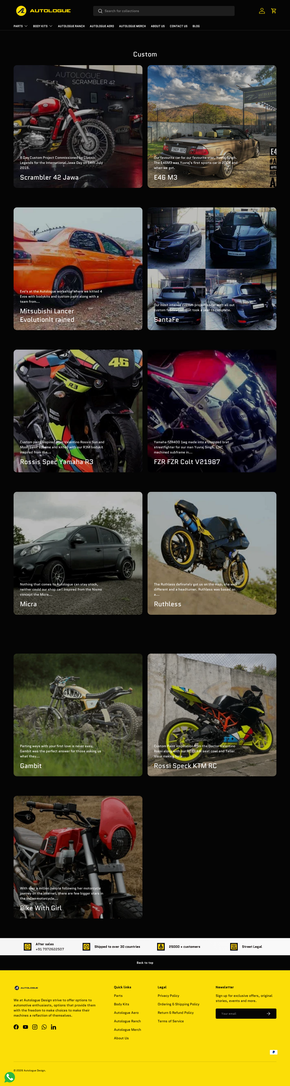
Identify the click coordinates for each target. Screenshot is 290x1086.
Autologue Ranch (71, 26)
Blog (196, 26)
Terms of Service (171, 1021)
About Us (158, 26)
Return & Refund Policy (176, 1012)
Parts (118, 995)
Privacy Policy (168, 995)
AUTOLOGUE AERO (102, 26)
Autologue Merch (132, 26)
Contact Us (178, 26)
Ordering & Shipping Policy (178, 1004)
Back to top (145, 963)
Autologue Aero (126, 1012)
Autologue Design (34, 1070)
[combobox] (164, 11)
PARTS (18, 26)
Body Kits (40, 26)
